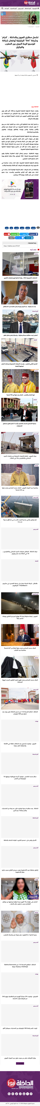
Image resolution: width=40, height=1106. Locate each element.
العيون (22, 228)
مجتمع (36, 371)
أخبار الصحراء (13, 8)
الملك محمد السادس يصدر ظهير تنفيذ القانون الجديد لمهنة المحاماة (20, 680)
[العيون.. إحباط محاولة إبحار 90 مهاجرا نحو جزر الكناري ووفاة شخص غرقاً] (20, 603)
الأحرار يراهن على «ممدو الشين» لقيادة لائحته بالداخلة (20, 840)
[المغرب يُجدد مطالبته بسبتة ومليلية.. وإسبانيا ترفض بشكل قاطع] (20, 321)
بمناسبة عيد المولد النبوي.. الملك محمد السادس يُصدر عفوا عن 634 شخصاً (20, 488)
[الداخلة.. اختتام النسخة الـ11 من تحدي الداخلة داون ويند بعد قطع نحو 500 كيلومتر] (20, 699)
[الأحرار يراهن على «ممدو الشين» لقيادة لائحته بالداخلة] (20, 827)
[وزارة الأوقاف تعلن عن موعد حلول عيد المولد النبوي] (20, 1045)
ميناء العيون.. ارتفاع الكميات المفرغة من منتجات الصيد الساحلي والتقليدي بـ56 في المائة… (20, 457)
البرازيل (33, 228)
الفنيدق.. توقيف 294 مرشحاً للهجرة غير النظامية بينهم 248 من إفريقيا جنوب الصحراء (20, 997)
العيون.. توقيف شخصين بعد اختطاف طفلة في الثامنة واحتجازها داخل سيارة (20, 744)
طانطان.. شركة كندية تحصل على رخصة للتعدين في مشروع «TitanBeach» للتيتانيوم (20, 584)
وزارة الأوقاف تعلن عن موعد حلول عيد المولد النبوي (20, 1058)
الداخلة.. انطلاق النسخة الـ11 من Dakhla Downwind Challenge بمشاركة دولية (20, 965)
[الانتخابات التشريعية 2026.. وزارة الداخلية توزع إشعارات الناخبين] (20, 264)
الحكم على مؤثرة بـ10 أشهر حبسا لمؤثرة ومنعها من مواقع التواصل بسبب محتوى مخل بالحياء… (20, 902)
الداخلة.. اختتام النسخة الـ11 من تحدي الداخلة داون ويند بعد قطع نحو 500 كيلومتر (20, 712)
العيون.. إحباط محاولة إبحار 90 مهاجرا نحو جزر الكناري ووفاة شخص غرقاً (20, 617)
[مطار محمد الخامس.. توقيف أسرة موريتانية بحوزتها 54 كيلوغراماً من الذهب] (20, 763)
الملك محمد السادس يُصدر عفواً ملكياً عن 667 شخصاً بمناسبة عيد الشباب (20, 649)
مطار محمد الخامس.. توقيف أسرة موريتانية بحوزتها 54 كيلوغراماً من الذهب (20, 777)
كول (11, 228)
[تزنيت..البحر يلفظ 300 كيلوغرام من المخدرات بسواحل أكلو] (20, 1015)
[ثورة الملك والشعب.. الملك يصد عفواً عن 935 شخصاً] (20, 381)
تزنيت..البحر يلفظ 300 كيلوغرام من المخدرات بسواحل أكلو (20, 1028)
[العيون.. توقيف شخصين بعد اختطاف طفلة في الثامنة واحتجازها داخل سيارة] (20, 730)
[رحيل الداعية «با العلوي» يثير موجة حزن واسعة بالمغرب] (20, 922)
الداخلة (27, 228)
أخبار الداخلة (28, 8)
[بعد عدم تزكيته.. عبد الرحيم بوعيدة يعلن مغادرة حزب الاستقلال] (19, 292)
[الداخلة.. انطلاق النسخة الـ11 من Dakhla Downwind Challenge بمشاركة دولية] (20, 951)
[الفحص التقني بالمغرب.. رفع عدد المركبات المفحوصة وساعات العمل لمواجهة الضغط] (19, 350)
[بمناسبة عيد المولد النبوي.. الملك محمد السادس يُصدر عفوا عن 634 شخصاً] (20, 475)
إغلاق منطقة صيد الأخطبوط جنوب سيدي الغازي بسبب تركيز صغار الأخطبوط (20, 871)
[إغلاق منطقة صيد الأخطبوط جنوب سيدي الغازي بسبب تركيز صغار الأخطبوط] (20, 857)
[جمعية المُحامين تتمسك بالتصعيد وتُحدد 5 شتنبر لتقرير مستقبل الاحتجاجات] (19, 409)
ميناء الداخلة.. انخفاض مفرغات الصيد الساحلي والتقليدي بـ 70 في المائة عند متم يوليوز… (20, 552)
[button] (33, 234)
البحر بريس (20, 8)
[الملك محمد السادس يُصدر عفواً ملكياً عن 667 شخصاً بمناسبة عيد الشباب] (20, 635)
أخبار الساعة (6, 8)
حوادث (36, 721)
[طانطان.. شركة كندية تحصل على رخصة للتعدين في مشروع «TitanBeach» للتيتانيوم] (20, 570)
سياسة (36, 254)
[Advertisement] (20, 91)
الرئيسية (34, 8)
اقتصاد (35, 340)
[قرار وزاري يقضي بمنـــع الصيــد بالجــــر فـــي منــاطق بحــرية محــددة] (20, 506)
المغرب (16, 228)
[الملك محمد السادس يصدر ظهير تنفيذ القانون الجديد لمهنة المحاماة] (20, 667)
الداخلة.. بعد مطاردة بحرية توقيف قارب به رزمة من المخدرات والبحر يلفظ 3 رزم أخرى (20, 809)
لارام (7, 228)
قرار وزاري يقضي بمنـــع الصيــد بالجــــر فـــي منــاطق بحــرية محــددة (20, 520)
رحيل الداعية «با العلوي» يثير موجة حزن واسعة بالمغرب (20, 934)
